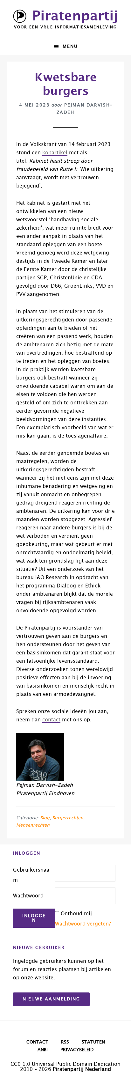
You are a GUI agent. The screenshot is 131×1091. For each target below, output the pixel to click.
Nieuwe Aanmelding (51, 999)
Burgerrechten (67, 818)
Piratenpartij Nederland (82, 1069)
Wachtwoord (28, 895)
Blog (45, 818)
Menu (70, 46)
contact (51, 719)
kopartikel (54, 152)
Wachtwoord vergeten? (83, 923)
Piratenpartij (75, 16)
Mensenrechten (33, 825)
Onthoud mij (76, 913)
